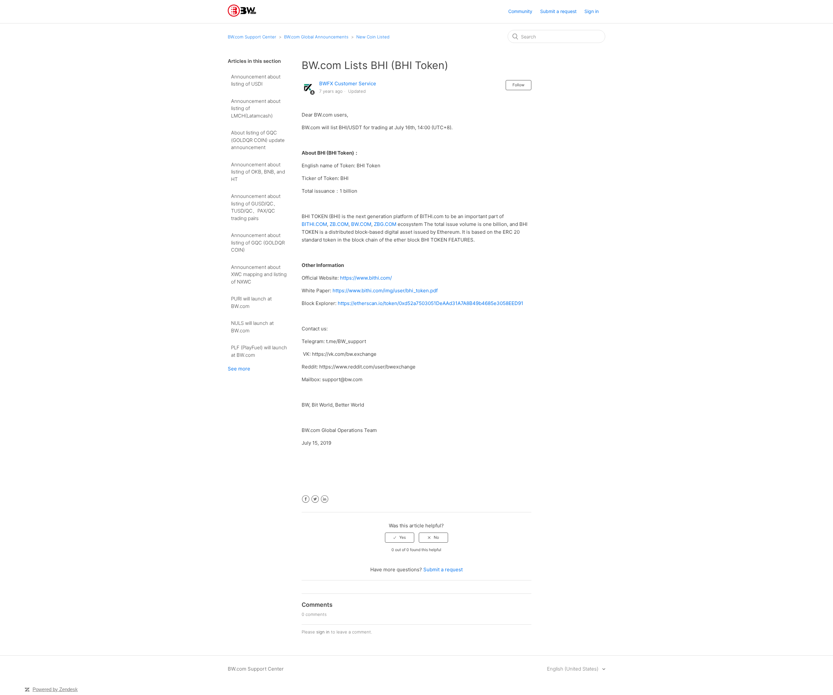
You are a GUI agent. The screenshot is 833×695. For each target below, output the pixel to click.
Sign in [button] (591, 11)
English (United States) (573, 669)
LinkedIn (325, 499)
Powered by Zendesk (55, 689)
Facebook (306, 499)
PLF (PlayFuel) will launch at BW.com (259, 351)
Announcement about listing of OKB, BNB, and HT (258, 171)
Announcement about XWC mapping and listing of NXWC (259, 274)
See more (239, 369)
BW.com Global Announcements (316, 36)
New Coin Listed (372, 36)
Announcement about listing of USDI (255, 80)
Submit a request (558, 11)
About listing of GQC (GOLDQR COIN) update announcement (258, 140)
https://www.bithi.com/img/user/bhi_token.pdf (385, 290)
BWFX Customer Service (347, 83)
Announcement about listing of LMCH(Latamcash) (255, 108)
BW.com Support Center (252, 36)
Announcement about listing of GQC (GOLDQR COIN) (258, 242)
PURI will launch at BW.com (251, 302)
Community (520, 11)
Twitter (315, 499)
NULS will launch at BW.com (252, 327)
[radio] (399, 537)
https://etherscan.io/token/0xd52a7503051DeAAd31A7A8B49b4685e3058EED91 (430, 303)
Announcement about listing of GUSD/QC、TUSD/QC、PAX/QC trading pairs (255, 207)
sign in (323, 631)
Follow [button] (518, 84)
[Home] (242, 15)
